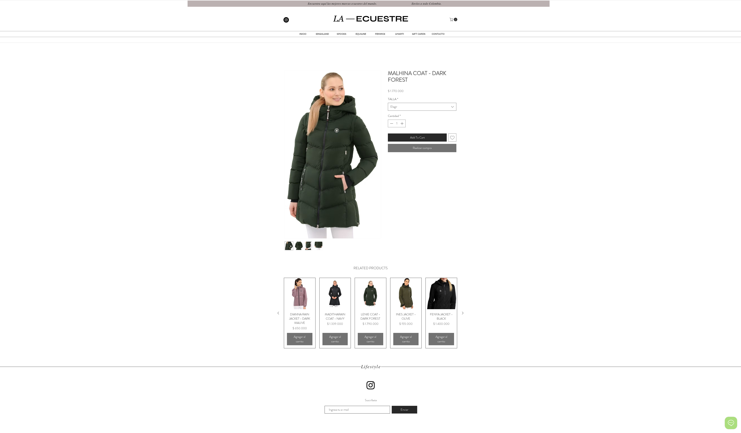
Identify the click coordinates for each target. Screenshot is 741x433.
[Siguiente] (462, 313)
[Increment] (402, 123)
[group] (370, 313)
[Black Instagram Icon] (370, 385)
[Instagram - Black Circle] (286, 20)
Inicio (288, 56)
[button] (454, 19)
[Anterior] (278, 313)
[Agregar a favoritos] (452, 138)
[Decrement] (391, 123)
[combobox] (422, 107)
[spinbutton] (397, 123)
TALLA (393, 99)
